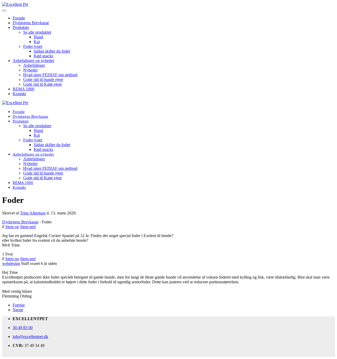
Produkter (21, 27)
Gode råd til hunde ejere (43, 79)
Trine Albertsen (33, 213)
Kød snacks (43, 56)
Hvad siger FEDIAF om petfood (50, 75)
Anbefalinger (34, 65)
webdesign (11, 263)
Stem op (12, 226)
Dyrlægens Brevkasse (31, 22)
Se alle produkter (37, 32)
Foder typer (32, 46)
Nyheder (30, 70)
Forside (19, 18)
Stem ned (28, 226)
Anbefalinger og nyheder (33, 60)
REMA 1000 (23, 89)
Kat (37, 41)
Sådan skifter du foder (52, 51)
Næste (18, 309)
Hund (38, 37)
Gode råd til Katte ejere (42, 84)
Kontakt (19, 93)
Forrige (19, 305)
